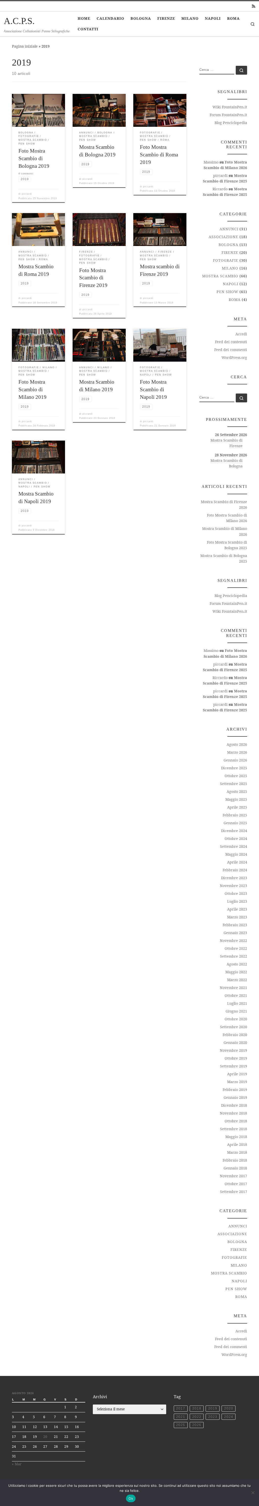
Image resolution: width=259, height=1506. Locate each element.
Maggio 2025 (236, 799)
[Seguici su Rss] (253, 6)
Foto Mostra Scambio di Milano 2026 (227, 518)
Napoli (230, 283)
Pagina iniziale (25, 46)
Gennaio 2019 (235, 1097)
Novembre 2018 (233, 1113)
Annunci (229, 228)
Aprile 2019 (237, 1073)
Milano (230, 268)
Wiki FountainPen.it (229, 107)
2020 (228, 1408)
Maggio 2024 (236, 854)
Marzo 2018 (237, 1152)
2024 (228, 1417)
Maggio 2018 (236, 1136)
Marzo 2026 (237, 752)
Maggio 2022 (236, 971)
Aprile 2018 (237, 1144)
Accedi (241, 334)
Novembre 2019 (233, 1050)
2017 (180, 1408)
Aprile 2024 (237, 862)
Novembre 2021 (233, 987)
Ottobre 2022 (236, 948)
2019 (212, 1408)
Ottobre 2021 (236, 995)
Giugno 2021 (236, 1011)
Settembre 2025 (233, 783)
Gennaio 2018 (235, 1168)
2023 (212, 1417)
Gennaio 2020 (235, 1042)
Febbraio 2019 (235, 1089)
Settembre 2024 (233, 846)
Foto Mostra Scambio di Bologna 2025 (227, 545)
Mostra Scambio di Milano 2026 (224, 531)
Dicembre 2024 (234, 830)
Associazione (223, 236)
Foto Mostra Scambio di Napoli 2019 (153, 389)
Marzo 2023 (237, 917)
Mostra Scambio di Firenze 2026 (224, 504)
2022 (196, 1417)
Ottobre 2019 (236, 1058)
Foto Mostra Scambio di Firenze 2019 (93, 277)
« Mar (16, 1464)
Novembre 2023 (233, 885)
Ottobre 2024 (236, 838)
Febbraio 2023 (235, 924)
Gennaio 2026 (235, 760)
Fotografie (225, 260)
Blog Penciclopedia (230, 122)
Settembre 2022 (233, 956)
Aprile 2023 (237, 909)
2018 (196, 1408)
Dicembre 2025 (234, 768)
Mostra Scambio (220, 276)
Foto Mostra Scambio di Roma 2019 (159, 154)
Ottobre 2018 (236, 1121)
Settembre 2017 (233, 1191)
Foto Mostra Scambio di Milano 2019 (32, 389)
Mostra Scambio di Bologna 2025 (223, 558)
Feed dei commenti (230, 349)
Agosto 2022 (237, 964)
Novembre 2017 (233, 1175)
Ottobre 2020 (236, 1019)
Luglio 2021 (237, 1003)
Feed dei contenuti (231, 341)
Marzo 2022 (237, 979)
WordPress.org (234, 357)
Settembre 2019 (233, 1066)
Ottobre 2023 (236, 893)
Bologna (228, 244)
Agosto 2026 (237, 744)
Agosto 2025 (237, 791)
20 (45, 1436)
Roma (235, 299)
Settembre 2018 (233, 1128)
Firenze (230, 252)
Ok (130, 1498)
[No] (252, 1492)
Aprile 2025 (237, 807)
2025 (180, 1425)
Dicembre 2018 (234, 1105)
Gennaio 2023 (235, 932)
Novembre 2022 (233, 940)
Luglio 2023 (237, 901)
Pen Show (227, 291)
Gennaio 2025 (235, 822)
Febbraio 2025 (235, 815)
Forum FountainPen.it (228, 114)
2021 (180, 1417)
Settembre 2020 (233, 1026)
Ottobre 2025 (236, 775)
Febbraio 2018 (235, 1160)
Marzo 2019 (237, 1081)
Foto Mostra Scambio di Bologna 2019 (33, 158)
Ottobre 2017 (236, 1183)
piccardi (27, 194)
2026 (196, 1425)
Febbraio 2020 (235, 1034)
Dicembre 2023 (234, 877)
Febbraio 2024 (235, 870)
